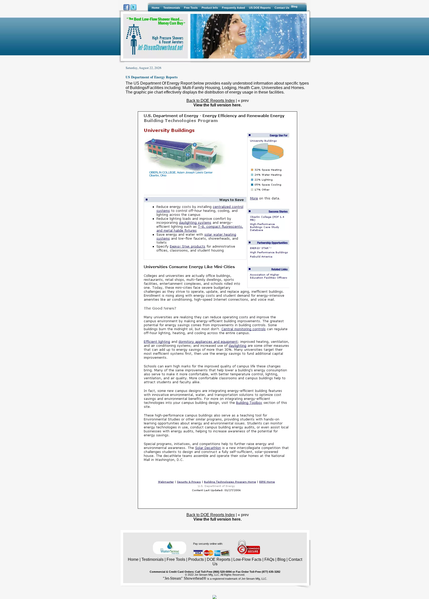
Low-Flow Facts (247, 559)
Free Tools (176, 559)
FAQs (269, 559)
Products (196, 559)
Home (133, 559)
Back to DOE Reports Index (210, 100)
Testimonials (153, 559)
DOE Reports (218, 559)
